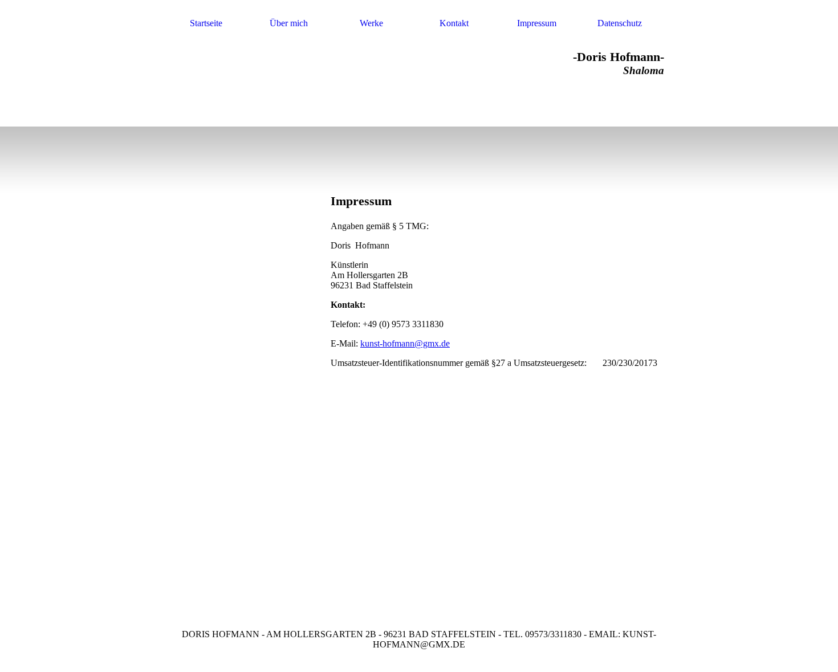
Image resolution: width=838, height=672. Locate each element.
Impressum (536, 23)
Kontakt (454, 23)
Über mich (289, 23)
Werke (371, 23)
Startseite (206, 23)
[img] (494, 130)
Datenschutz (619, 23)
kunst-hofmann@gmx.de (405, 343)
